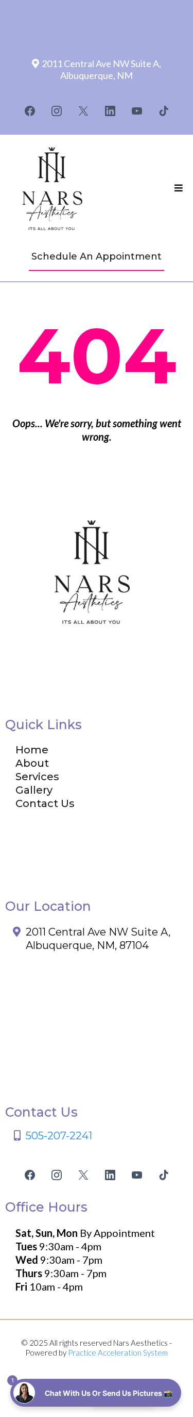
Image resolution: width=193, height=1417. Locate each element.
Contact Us (45, 803)
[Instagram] (56, 111)
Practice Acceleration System (118, 1352)
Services (37, 776)
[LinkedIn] (110, 111)
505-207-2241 (59, 1136)
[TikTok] (163, 111)
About (32, 763)
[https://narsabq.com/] (54, 189)
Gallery (33, 790)
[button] (178, 189)
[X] (83, 111)
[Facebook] (29, 111)
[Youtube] (137, 111)
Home (31, 750)
